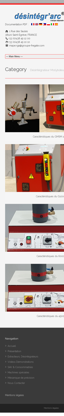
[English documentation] (36, 24)
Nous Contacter (16, 383)
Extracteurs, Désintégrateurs (23, 356)
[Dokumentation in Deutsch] (40, 24)
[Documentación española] (56, 24)
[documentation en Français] (32, 24)
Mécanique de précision (21, 377)
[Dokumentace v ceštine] (44, 24)
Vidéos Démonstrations (21, 361)
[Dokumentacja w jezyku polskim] (48, 24)
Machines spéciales (18, 372)
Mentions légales (51, 408)
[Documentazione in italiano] (52, 24)
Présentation (14, 351)
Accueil (12, 346)
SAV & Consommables (20, 367)
